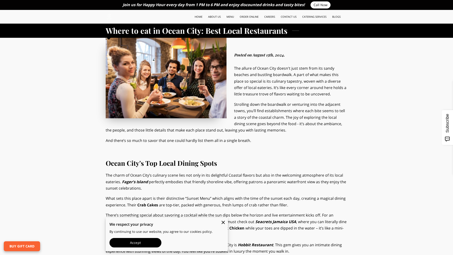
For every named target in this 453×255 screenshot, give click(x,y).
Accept (135, 242)
